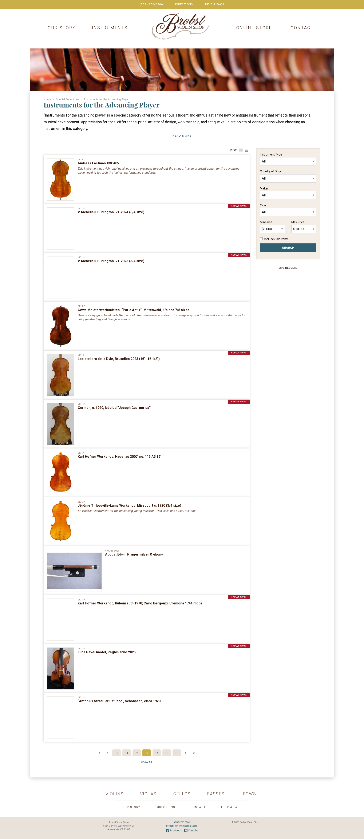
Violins (115, 793)
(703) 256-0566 (151, 4)
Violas (148, 793)
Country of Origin (271, 171)
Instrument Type (271, 154)
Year (263, 205)
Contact (302, 27)
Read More (182, 135)
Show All (146, 762)
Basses (216, 793)
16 (176, 752)
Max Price (297, 222)
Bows (249, 793)
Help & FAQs (214, 4)
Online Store (254, 27)
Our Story (62, 27)
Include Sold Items (276, 239)
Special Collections (67, 99)
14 (156, 752)
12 (136, 752)
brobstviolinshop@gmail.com (182, 825)
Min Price (266, 222)
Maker (264, 188)
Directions (184, 4)
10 (116, 752)
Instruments (110, 27)
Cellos (182, 793)
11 (126, 752)
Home (47, 99)
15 (166, 752)
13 (146, 752)
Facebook (175, 830)
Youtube (192, 830)
